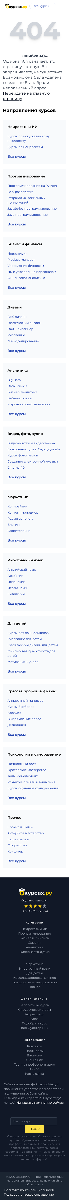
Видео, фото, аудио (35, 952)
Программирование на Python (32, 186)
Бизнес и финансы (34, 938)
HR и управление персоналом (31, 272)
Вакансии (34, 1055)
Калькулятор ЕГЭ (34, 1028)
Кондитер (15, 851)
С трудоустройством (34, 1009)
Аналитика (34, 947)
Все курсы (16, 156)
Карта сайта (34, 1073)
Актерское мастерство (25, 833)
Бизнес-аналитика (22, 392)
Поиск (34, 1129)
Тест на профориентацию (34, 1064)
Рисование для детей (24, 639)
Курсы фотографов (22, 455)
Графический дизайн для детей (32, 645)
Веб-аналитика (19, 398)
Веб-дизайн (17, 317)
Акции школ (34, 1014)
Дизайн (34, 942)
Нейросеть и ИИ (34, 929)
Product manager (21, 259)
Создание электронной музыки (32, 461)
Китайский (16, 594)
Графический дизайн (24, 323)
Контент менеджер (22, 512)
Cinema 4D (16, 467)
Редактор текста (20, 518)
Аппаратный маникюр (25, 700)
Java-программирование (27, 215)
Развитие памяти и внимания (31, 782)
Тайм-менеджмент (22, 776)
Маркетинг (34, 964)
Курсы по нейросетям (25, 147)
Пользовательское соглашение (29, 1194)
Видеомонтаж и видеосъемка (31, 443)
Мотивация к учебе (23, 662)
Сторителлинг (18, 531)
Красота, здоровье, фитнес (34, 977)
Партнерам (34, 1051)
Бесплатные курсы (34, 1005)
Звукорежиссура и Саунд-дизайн (33, 449)
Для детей (34, 973)
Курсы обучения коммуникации (33, 788)
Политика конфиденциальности (29, 1190)
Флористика (17, 845)
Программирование (34, 933)
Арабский (15, 576)
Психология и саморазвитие (35, 982)
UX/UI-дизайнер (20, 329)
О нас (34, 1069)
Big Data (14, 380)
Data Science (17, 386)
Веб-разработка (20, 192)
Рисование (16, 335)
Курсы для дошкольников (28, 633)
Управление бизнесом (25, 266)
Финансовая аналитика (26, 278)
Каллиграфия (18, 839)
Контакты (34, 1046)
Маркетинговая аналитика (28, 404)
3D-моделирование (23, 341)
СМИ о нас (34, 1060)
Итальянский (17, 588)
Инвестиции (17, 253)
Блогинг (14, 524)
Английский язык (21, 569)
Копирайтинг (18, 506)
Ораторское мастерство (26, 770)
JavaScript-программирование (32, 208)
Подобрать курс (34, 1023)
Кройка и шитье (20, 827)
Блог (34, 1019)
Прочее (34, 987)
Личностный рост (21, 764)
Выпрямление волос (24, 719)
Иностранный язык (34, 968)
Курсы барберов (20, 707)
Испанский (16, 582)
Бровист (14, 713)
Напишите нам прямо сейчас (40, 1102)
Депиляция (16, 725)
